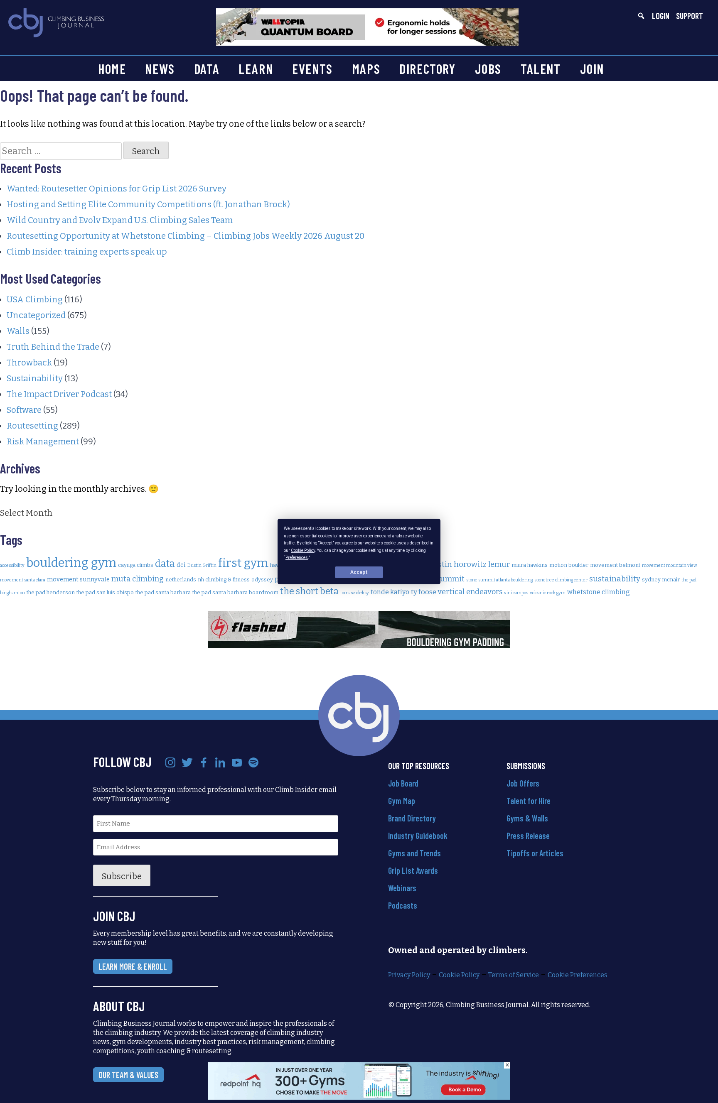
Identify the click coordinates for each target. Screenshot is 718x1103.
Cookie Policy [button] (303, 550)
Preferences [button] (296, 557)
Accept (359, 572)
